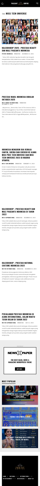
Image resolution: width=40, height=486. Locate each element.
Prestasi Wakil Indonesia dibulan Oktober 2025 (18, 98)
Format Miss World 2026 (20, 417)
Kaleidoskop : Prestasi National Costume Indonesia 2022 (17, 264)
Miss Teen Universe (8, 163)
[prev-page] (31, 389)
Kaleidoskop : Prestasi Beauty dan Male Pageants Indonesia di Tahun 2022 (18, 212)
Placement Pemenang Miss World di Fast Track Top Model (20, 438)
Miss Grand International (10, 102)
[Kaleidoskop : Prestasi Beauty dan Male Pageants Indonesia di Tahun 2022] (20, 192)
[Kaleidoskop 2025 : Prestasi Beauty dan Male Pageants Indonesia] (20, 31)
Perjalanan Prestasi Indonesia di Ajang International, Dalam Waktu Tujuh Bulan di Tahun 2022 (18, 317)
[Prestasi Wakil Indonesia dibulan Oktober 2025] (20, 80)
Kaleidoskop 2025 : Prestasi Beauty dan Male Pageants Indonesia (19, 49)
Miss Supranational (8, 217)
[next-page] (34, 389)
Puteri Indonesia (7, 53)
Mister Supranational (9, 322)
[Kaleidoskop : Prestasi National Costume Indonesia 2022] (20, 246)
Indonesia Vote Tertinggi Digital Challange (20, 395)
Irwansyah (17, 54)
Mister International (9, 268)
